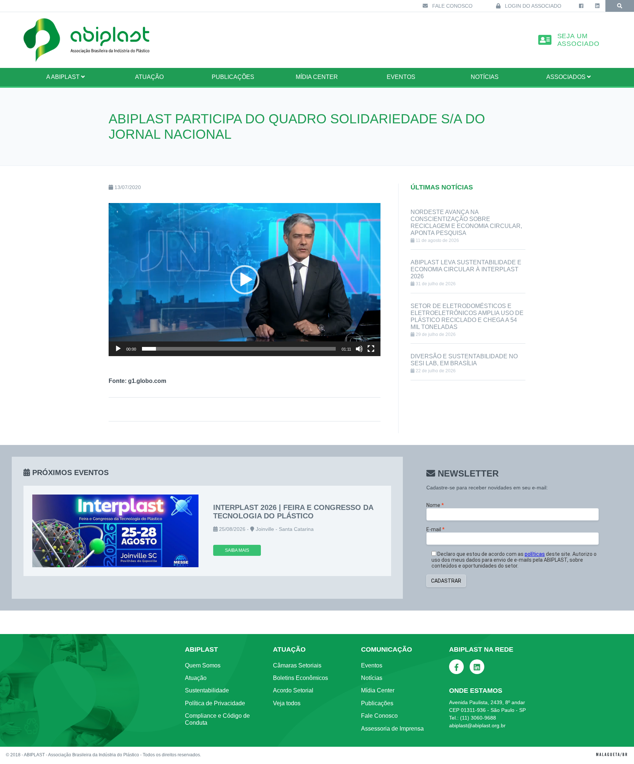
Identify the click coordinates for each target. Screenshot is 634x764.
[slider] (239, 349)
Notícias (485, 77)
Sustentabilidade (207, 690)
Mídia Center (317, 77)
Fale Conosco (452, 6)
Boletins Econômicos (300, 678)
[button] (244, 279)
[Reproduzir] (118, 348)
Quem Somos (203, 665)
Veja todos (286, 703)
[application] (244, 279)
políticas (535, 554)
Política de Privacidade (215, 703)
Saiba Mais (237, 550)
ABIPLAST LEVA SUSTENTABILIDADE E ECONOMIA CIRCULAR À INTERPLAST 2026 (466, 269)
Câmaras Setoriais (297, 665)
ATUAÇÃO (149, 77)
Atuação (196, 678)
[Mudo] (359, 348)
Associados (566, 77)
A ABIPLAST (63, 77)
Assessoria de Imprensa (392, 728)
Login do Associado (532, 6)
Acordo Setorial (293, 690)
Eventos (401, 77)
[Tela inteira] (371, 348)
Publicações (233, 77)
